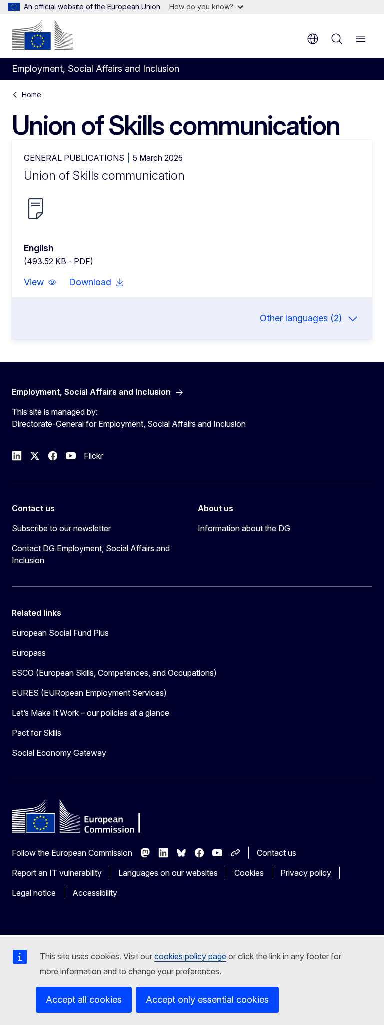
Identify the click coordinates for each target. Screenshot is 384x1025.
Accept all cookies (84, 999)
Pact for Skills (37, 733)
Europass (29, 653)
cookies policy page (190, 957)
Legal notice (34, 893)
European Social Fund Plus (60, 633)
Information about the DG (244, 529)
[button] (40, 283)
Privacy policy (306, 873)
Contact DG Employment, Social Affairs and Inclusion (91, 555)
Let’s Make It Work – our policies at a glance (91, 713)
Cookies (249, 873)
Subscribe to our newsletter (61, 529)
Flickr (93, 456)
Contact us (276, 853)
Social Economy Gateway (59, 753)
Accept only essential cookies (207, 999)
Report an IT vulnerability (57, 873)
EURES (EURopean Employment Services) (89, 693)
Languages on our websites (168, 873)
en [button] (313, 39)
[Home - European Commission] (42, 35)
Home (32, 94)
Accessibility (95, 893)
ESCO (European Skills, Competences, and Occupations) (114, 673)
